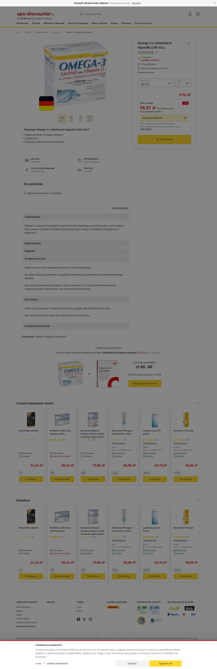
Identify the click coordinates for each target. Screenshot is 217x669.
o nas (38, 663)
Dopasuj (132, 663)
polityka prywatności (57, 663)
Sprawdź (136, 3)
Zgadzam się (165, 663)
